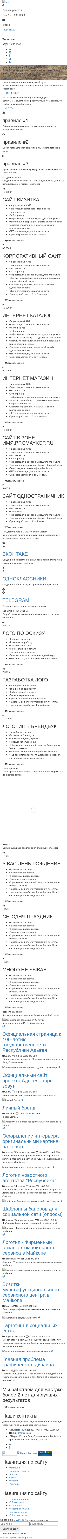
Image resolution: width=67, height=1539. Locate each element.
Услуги (13, 1474)
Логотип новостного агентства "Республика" (29, 1177)
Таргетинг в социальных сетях (30, 1328)
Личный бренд (18, 1107)
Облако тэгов (17, 1502)
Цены (13, 1477)
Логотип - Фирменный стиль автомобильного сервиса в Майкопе (28, 1247)
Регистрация (25, 1537)
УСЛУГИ (9, 77)
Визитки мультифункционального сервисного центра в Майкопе (30, 1291)
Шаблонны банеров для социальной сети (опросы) (32, 1211)
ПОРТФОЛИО (12, 93)
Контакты (15, 1483)
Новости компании (20, 1508)
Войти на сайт (10, 1528)
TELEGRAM (15, 600)
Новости (14, 1480)
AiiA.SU (20, 1519)
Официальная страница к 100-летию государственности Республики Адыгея (31, 1041)
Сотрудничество (18, 1511)
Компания (15, 1467)
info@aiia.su (8, 29)
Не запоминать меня (14, 1533)
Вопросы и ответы (19, 1470)
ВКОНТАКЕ (15, 553)
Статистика (16, 1505)
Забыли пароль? (9, 1537)
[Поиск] (10, 58)
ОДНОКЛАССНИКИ (24, 578)
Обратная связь (18, 1515)
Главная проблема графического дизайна (28, 1361)
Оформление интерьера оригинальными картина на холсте (30, 1141)
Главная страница (19, 1498)
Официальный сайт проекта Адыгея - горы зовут (28, 1080)
